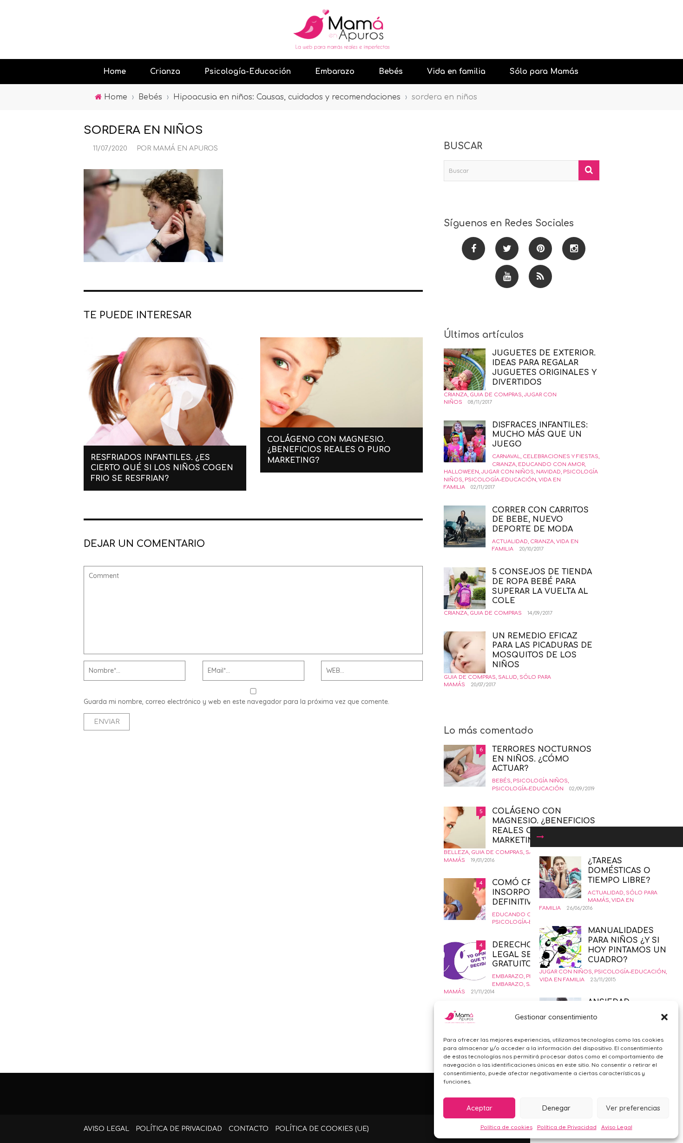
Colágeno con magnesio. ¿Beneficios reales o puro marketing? (329, 450)
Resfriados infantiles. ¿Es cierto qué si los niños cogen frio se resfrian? (162, 468)
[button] (664, 1017)
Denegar (556, 1108)
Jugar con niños (565, 972)
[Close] (540, 837)
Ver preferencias (633, 1108)
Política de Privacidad (567, 1126)
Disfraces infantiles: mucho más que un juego (540, 435)
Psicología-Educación (247, 71)
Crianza (165, 71)
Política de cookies (506, 1126)
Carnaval (506, 456)
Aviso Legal (616, 1126)
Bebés (391, 71)
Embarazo (335, 71)
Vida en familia (456, 71)
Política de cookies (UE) (322, 1128)
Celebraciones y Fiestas (560, 456)
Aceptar (479, 1108)
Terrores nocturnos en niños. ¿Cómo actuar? (541, 759)
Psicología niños (540, 781)
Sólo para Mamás (544, 71)
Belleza (456, 852)
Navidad (548, 472)
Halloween (461, 472)
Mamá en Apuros (185, 148)
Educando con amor (551, 464)
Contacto (249, 1128)
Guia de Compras (496, 395)
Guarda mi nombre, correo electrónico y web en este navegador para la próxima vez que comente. (236, 701)
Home (114, 71)
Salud (507, 677)
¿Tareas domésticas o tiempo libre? (619, 871)
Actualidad (606, 893)
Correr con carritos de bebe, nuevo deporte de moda (540, 520)
